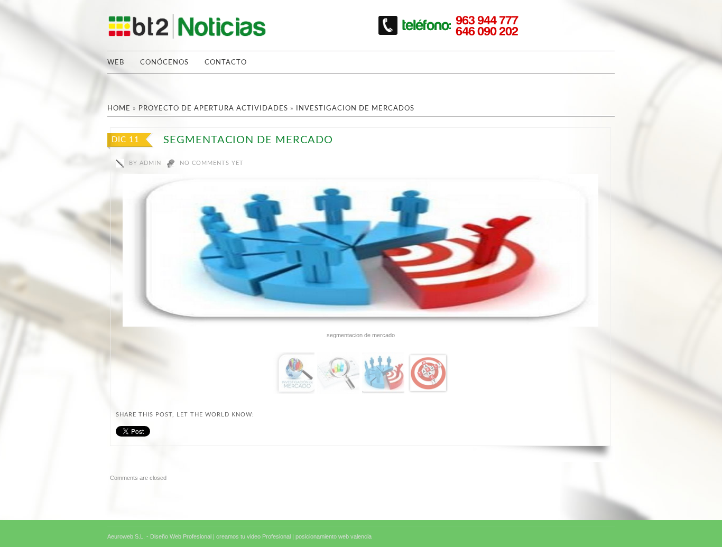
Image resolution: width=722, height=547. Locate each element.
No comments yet (212, 163)
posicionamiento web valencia (333, 536)
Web (115, 62)
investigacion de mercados (355, 108)
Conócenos (164, 62)
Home (119, 108)
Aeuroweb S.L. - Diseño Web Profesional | (161, 536)
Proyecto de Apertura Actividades (213, 108)
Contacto (226, 62)
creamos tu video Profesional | (255, 536)
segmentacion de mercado (248, 140)
